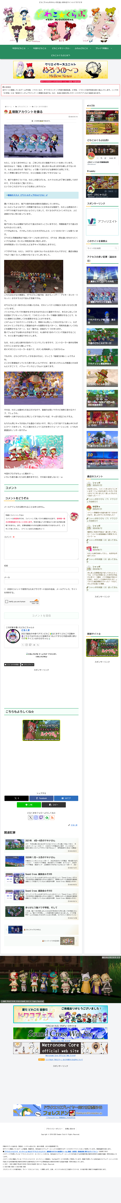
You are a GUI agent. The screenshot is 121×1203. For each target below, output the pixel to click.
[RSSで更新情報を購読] (37, 644)
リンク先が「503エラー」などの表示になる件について (64, 1059)
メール (7, 577)
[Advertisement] (41, 688)
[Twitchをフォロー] (30, 644)
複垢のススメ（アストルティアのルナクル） (27, 195)
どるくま (25, 630)
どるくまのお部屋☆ (13, 664)
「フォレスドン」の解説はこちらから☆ (60, 1118)
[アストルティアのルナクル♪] (41, 730)
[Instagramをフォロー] (26, 644)
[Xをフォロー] (22, 644)
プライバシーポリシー (54, 1129)
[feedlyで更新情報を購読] (34, 644)
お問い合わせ (70, 1129)
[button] (54, 804)
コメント (9, 537)
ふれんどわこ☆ (29, 664)
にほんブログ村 (41, 656)
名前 (6, 566)
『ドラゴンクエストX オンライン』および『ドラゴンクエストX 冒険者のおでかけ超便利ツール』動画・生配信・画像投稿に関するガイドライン (51, 1151)
